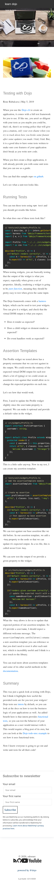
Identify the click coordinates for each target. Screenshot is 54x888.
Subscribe (10, 809)
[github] (19, 866)
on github (38, 176)
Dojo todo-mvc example (35, 733)
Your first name (12, 796)
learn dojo (11, 4)
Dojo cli (26, 110)
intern (21, 704)
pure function (15, 288)
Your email (9, 784)
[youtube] (31, 866)
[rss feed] (15, 866)
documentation (10, 671)
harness (42, 301)
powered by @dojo (27, 870)
